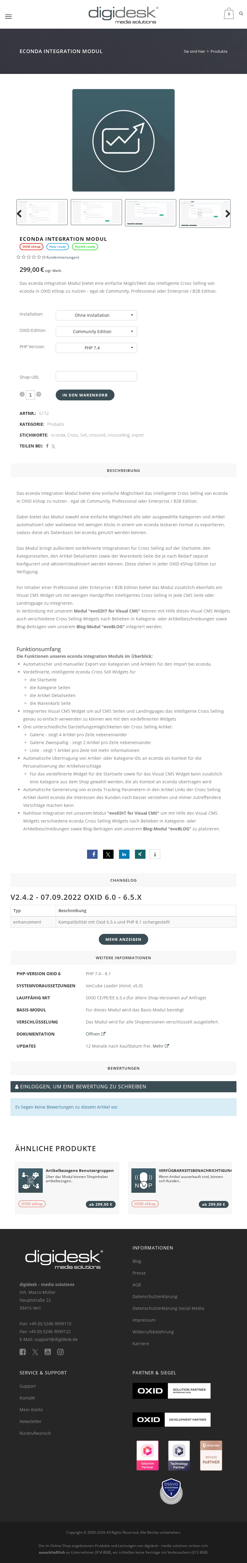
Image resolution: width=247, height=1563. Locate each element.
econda (58, 435)
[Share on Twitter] (53, 446)
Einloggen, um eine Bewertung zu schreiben (83, 1086)
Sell (83, 435)
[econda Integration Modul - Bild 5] (150, 212)
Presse (139, 1273)
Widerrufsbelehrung (153, 1332)
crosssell (97, 435)
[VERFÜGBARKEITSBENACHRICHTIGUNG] (143, 1180)
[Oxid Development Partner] (172, 1426)
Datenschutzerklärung (155, 1296)
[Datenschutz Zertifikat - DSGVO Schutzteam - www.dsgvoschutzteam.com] (172, 1494)
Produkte (55, 424)
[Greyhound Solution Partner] (148, 1458)
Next (227, 220)
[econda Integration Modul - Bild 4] (96, 212)
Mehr (159, 1046)
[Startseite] (123, 14)
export (138, 435)
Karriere (141, 1343)
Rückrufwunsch (35, 1433)
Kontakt (27, 1398)
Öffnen (93, 1034)
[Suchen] (241, 13)
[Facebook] (26, 1352)
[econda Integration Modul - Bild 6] (204, 213)
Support (28, 1386)
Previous (20, 220)
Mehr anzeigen (123, 939)
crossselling (119, 435)
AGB (137, 1285)
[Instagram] (62, 1352)
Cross (72, 435)
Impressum (144, 1320)
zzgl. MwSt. (41, 270)
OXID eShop (32, 1203)
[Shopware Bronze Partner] (211, 1458)
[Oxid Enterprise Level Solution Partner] (172, 1397)
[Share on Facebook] (47, 446)
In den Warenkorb (85, 395)
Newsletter (31, 1421)
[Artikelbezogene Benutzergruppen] (30, 1180)
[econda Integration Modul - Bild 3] (42, 212)
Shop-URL (29, 377)
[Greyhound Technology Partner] (179, 1458)
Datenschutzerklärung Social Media (168, 1308)
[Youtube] (51, 1352)
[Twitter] (38, 1352)
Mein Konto (31, 1409)
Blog (137, 1261)
